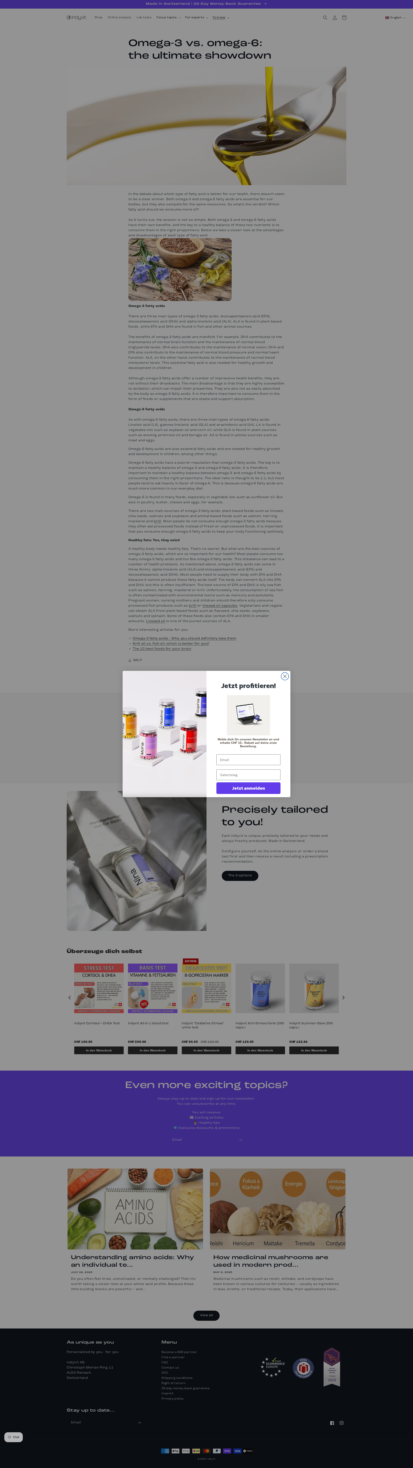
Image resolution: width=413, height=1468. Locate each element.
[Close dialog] (285, 676)
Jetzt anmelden (248, 788)
